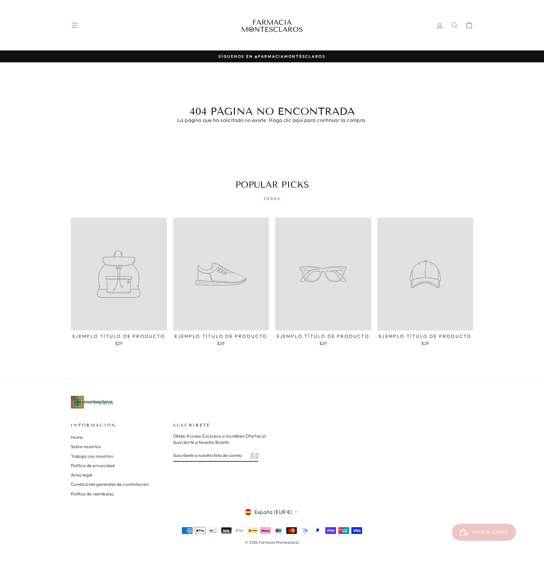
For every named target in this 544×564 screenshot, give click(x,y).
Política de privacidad (93, 465)
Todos (272, 198)
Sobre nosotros (86, 446)
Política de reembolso (92, 494)
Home (77, 437)
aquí (298, 120)
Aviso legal (81, 475)
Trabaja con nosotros (92, 456)
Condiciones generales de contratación (110, 484)
